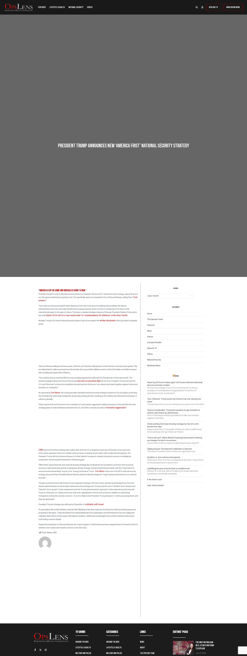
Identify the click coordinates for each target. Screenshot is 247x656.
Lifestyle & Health (57, 7)
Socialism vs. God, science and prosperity (163, 457)
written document (107, 320)
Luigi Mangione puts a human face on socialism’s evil (168, 468)
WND (177, 376)
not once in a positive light (89, 381)
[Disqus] (88, 584)
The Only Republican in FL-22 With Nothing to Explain (205, 645)
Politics (150, 337)
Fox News (55, 392)
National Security (76, 7)
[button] (197, 7)
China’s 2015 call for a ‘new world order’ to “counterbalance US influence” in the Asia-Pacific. (87, 315)
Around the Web (82, 642)
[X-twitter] (40, 649)
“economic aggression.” (116, 407)
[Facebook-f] (35, 649)
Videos (89, 7)
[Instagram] (45, 649)
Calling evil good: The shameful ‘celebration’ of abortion (169, 449)
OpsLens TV (152, 348)
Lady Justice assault (155, 485)
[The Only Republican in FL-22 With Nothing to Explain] (183, 648)
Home (149, 314)
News (149, 331)
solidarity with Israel (94, 504)
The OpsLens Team (155, 319)
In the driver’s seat (154, 480)
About (142, 647)
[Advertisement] (88, 346)
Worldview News (153, 366)
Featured (42, 7)
